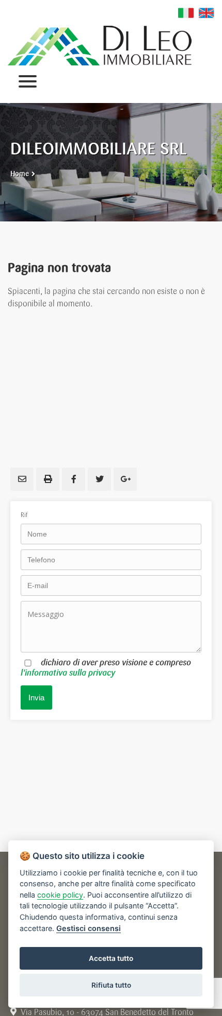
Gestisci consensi (88, 928)
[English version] (206, 13)
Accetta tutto (111, 958)
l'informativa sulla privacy (68, 673)
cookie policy (60, 894)
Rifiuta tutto (111, 985)
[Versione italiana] (186, 13)
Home (19, 173)
